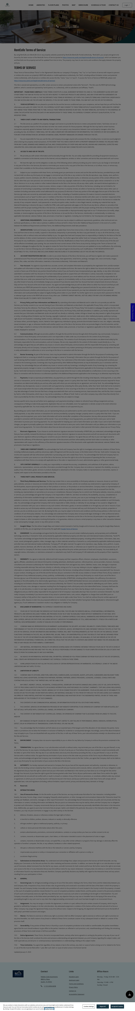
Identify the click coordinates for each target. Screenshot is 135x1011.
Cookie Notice (49, 1009)
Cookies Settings (89, 1006)
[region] (67, 1006)
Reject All (103, 1006)
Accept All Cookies (117, 1006)
